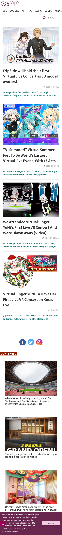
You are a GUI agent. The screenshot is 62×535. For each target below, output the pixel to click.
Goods (48, 11)
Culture (14, 11)
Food (4, 11)
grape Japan (10, 4)
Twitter (31, 342)
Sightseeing (35, 11)
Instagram (39, 342)
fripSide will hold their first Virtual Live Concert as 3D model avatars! (30, 76)
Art (24, 11)
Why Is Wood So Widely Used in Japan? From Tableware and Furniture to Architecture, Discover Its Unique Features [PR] (29, 401)
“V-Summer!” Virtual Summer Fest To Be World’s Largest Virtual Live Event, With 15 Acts (29, 155)
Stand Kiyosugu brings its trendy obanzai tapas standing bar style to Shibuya (31, 455)
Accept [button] (51, 523)
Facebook (22, 342)
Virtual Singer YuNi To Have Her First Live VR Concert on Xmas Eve (29, 299)
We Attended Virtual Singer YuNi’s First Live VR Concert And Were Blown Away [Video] (30, 227)
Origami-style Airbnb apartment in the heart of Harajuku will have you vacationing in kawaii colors (31, 509)
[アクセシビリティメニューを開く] (3, 523)
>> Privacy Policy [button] (10, 532)
